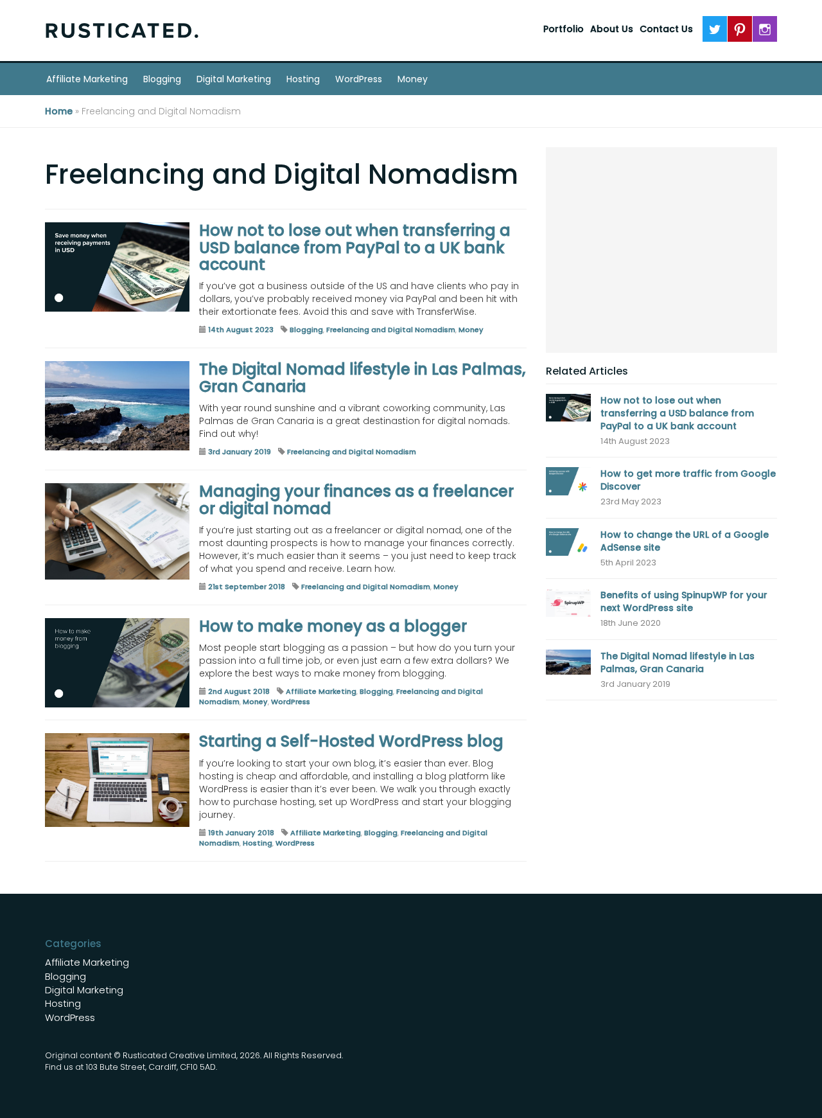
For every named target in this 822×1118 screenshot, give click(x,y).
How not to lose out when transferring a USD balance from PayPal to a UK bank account (355, 247)
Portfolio (563, 28)
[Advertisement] (661, 250)
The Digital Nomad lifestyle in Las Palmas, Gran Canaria (362, 377)
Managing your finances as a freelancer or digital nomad (356, 500)
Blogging (162, 79)
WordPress (358, 79)
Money (413, 79)
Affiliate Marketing (87, 79)
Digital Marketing (234, 79)
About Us (611, 28)
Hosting (303, 79)
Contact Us (666, 28)
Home (59, 111)
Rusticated (122, 30)
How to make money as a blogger (333, 626)
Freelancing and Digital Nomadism (390, 329)
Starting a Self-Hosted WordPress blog (351, 741)
